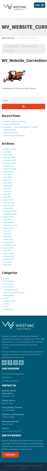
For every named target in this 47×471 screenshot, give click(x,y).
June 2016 (8, 262)
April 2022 (7, 183)
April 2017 (7, 251)
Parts (6, 298)
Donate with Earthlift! (12, 124)
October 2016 (9, 256)
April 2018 (7, 237)
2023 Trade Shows (11, 133)
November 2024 (10, 149)
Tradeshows (8, 309)
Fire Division (8, 284)
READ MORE (10, 455)
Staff (6, 307)
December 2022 (10, 160)
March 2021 (8, 200)
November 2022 (10, 163)
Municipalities (9, 295)
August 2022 (9, 172)
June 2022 (8, 177)
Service (6, 304)
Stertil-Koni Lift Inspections (14, 136)
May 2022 (7, 180)
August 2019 (9, 217)
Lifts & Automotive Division (14, 293)
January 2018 (9, 242)
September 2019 (10, 214)
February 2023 (9, 158)
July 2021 (7, 189)
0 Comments (9, 51)
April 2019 (7, 220)
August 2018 (9, 228)
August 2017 (9, 248)
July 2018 (7, 231)
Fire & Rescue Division (10, 381)
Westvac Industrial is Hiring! (14, 121)
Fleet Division (9, 287)
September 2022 (10, 169)
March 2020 (8, 208)
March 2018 (8, 239)
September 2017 (10, 245)
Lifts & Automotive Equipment (13, 374)
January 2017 (9, 254)
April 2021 (7, 197)
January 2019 (9, 222)
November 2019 (10, 211)
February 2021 (9, 203)
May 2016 (7, 265)
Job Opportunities (11, 290)
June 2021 (8, 191)
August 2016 (9, 259)
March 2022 (8, 186)
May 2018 (7, 234)
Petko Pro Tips (9, 301)
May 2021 (7, 194)
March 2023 (8, 155)
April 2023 (7, 152)
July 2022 (7, 175)
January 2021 (9, 206)
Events (6, 278)
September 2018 (10, 225)
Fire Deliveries (9, 281)
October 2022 (9, 166)
